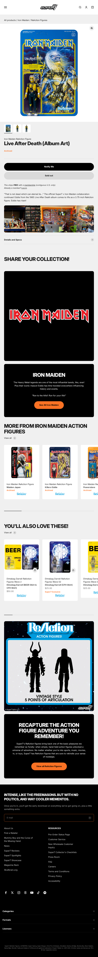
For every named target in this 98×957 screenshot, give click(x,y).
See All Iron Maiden (49, 405)
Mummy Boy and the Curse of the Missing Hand (18, 839)
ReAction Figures (39, 20)
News (6, 846)
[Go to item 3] (26, 128)
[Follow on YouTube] (32, 892)
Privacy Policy (55, 876)
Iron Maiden (24, 20)
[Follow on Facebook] (6, 892)
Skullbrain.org (10, 870)
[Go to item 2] (17, 128)
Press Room (54, 857)
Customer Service (56, 839)
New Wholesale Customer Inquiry (60, 846)
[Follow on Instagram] (19, 892)
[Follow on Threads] (25, 892)
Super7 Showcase (12, 860)
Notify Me (49, 166)
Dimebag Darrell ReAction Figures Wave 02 (59, 581)
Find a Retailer (11, 833)
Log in (24, 188)
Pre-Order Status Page (59, 834)
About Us (8, 828)
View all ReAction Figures (49, 766)
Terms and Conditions (58, 871)
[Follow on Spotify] (45, 892)
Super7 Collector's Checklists (62, 852)
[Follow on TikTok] (38, 892)
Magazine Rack (11, 865)
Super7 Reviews (11, 850)
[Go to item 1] (8, 128)
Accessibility (54, 881)
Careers (52, 866)
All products (10, 20)
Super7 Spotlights (12, 855)
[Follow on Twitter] (12, 892)
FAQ (50, 862)
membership (29, 185)
